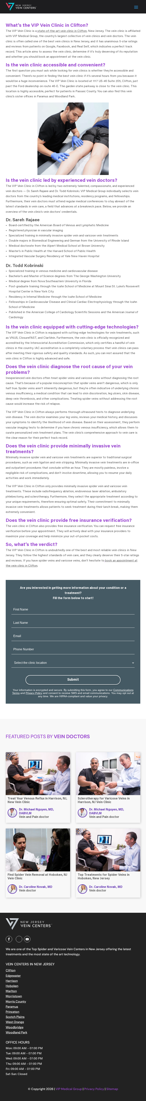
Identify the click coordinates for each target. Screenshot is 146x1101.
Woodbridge (14, 1027)
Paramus (12, 1007)
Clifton (10, 970)
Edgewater (13, 976)
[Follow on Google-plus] (19, 939)
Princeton (12, 1012)
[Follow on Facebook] (9, 939)
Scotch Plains (15, 1017)
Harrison (12, 981)
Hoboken (12, 986)
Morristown (14, 996)
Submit (73, 680)
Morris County (16, 1001)
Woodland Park (16, 1032)
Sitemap (112, 1089)
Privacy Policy (34, 693)
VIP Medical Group (69, 1089)
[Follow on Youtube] (27, 939)
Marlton (11, 991)
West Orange (15, 1022)
